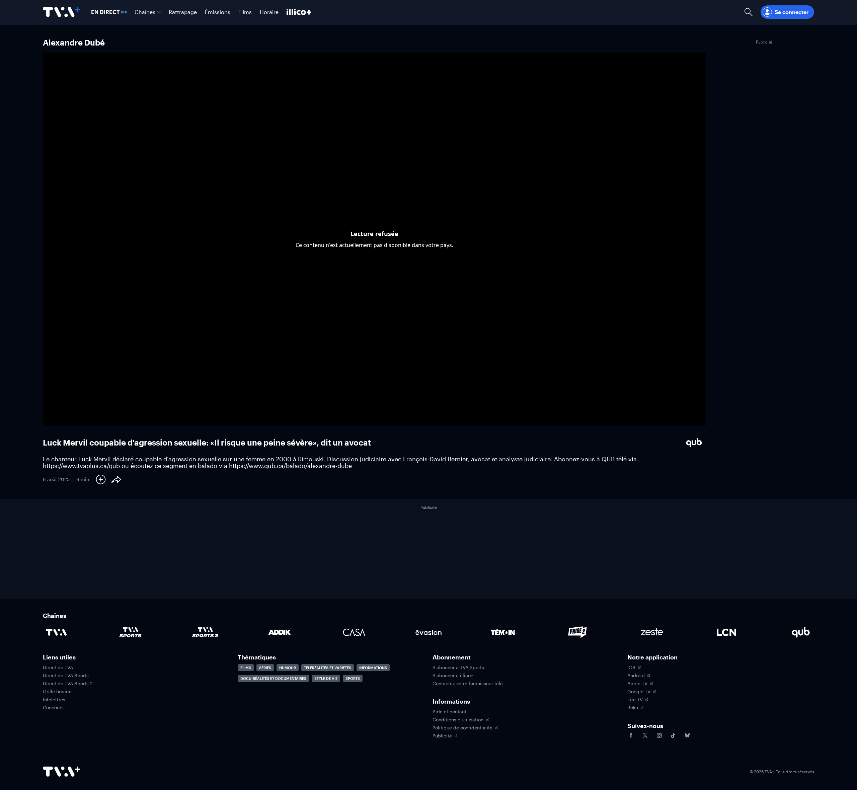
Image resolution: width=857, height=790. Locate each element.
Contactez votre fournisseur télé (468, 683)
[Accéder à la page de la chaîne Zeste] (651, 632)
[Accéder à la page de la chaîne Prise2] (577, 632)
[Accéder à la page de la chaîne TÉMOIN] (502, 632)
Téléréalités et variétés (327, 667)
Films (245, 667)
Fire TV (635, 699)
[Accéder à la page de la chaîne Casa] (354, 632)
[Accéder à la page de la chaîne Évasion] (428, 632)
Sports (352, 678)
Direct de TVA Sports (66, 675)
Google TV (638, 691)
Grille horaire (57, 691)
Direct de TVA (58, 667)
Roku (632, 707)
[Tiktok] (673, 735)
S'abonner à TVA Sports (458, 667)
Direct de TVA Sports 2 (68, 683)
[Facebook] (631, 735)
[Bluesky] (687, 735)
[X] (645, 735)
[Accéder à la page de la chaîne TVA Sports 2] (205, 632)
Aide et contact (449, 711)
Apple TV (637, 683)
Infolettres (54, 699)
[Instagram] (659, 735)
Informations (373, 667)
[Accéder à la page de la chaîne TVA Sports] (130, 632)
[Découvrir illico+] (299, 12)
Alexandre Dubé (74, 42)
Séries (265, 667)
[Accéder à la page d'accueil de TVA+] (61, 772)
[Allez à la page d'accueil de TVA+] (61, 12)
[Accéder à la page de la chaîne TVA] (56, 632)
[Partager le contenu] (116, 479)
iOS (631, 667)
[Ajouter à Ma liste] (100, 479)
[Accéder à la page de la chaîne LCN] (726, 632)
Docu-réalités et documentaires (273, 678)
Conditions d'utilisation (458, 719)
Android (636, 675)
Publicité (442, 735)
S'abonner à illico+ (453, 675)
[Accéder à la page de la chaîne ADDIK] (279, 632)
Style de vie (325, 678)
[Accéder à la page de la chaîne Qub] (800, 632)
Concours (53, 707)
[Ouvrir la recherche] (749, 12)
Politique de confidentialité (462, 727)
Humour (287, 667)
